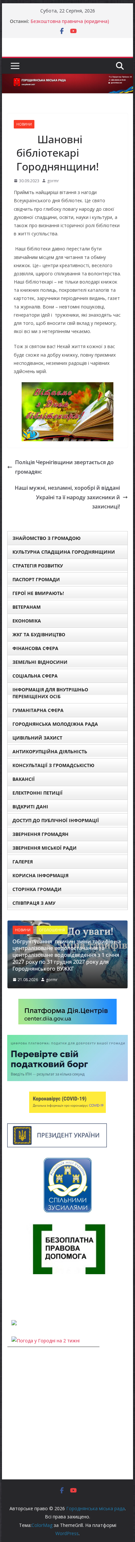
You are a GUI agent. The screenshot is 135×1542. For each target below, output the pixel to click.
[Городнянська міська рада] (67, 78)
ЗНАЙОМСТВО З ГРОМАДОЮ (46, 538)
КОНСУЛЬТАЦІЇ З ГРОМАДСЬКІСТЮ (53, 765)
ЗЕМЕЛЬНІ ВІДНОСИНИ (40, 662)
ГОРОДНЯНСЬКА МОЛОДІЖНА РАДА (55, 724)
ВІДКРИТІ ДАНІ (30, 806)
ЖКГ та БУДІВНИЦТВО (38, 634)
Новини (24, 124)
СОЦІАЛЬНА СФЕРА (35, 676)
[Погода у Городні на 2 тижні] (45, 1340)
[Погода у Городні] (11, 1297)
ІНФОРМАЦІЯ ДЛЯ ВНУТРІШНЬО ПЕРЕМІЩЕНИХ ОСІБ (50, 693)
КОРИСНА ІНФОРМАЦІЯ (40, 875)
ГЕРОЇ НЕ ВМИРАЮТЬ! (38, 593)
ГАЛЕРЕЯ (22, 862)
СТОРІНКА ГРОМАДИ (37, 889)
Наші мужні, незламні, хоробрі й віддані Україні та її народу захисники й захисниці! (65, 497)
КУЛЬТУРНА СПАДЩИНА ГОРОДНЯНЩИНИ (63, 552)
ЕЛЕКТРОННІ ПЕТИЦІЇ (37, 793)
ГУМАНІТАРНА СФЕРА (38, 710)
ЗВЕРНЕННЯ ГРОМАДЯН (40, 834)
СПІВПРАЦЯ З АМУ (33, 903)
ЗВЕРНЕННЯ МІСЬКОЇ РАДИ (44, 848)
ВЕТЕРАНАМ (26, 607)
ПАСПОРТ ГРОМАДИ (36, 579)
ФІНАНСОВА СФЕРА (35, 648)
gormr (53, 181)
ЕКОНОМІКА (26, 621)
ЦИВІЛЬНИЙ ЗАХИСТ (37, 738)
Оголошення (52, 930)
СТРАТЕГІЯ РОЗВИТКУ (37, 566)
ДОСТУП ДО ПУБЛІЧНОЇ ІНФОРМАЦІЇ (55, 820)
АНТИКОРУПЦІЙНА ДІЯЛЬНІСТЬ (49, 751)
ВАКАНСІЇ (23, 779)
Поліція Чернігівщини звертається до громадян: (64, 467)
